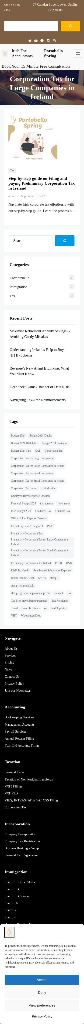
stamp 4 (58, 593)
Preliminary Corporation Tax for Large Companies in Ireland (40, 542)
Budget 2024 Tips (21, 450)
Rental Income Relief (22, 578)
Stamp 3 (10, 910)
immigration (46, 503)
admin (12, 196)
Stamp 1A (11, 903)
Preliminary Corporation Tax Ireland (31, 563)
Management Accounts (19, 724)
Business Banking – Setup (22, 848)
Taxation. (13, 762)
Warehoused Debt (31, 615)
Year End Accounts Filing (22, 745)
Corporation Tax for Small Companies (32, 473)
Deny (42, 992)
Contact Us (12, 676)
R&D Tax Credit (20, 570)
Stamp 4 (10, 917)
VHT (14, 615)
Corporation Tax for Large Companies (32, 458)
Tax (12, 170)
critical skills (48, 488)
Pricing (9, 662)
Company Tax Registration (22, 841)
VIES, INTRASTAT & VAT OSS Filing (31, 800)
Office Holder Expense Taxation (28, 518)
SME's (42, 578)
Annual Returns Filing (19, 738)
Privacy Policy (14, 683)
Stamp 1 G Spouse (17, 896)
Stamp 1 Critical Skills (20, 882)
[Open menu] (78, 53)
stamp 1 (54, 578)
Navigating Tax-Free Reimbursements (38, 400)
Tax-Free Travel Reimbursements (29, 600)
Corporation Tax (54, 450)
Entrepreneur (19, 278)
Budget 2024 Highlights (24, 443)
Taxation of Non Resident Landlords (29, 779)
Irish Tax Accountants (22, 53)
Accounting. (15, 707)
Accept (42, 980)
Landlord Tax (62, 511)
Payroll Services (15, 731)
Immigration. (17, 872)
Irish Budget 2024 (21, 511)
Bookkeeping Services (19, 717)
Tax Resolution (60, 600)
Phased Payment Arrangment (27, 526)
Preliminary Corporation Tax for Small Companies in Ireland (40, 553)
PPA (49, 526)
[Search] (70, 26)
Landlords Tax (43, 511)
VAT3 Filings (13, 786)
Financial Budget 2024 (23, 503)
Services (10, 655)
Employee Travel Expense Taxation (30, 495)
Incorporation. (18, 824)
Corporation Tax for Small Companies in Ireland (37, 480)
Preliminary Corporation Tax (26, 533)
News (8, 669)
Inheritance (64, 503)
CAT (37, 450)
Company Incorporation (20, 834)
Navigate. (13, 638)
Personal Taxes (14, 772)
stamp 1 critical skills (22, 585)
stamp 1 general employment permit (30, 593)
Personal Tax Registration (21, 855)
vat (45, 608)
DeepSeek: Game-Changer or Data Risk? (40, 387)
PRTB (58, 563)
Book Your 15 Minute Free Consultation (36, 66)
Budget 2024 (18, 435)
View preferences (42, 1005)
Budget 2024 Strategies (54, 443)
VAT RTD (11, 793)
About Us (11, 648)
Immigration (19, 287)
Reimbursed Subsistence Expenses (52, 570)
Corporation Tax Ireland (24, 488)
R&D (69, 563)
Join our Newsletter (17, 690)
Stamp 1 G (12, 889)
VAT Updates (58, 608)
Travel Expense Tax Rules (25, 608)
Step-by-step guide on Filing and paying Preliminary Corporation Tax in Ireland (41, 183)
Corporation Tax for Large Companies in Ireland (37, 465)
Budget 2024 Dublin (40, 435)
